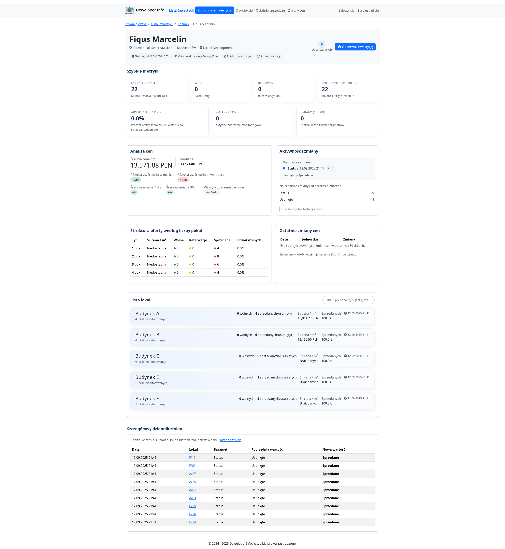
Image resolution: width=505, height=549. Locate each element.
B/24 (192, 522)
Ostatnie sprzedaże (270, 10)
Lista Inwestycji (181, 10)
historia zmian (230, 440)
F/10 (192, 457)
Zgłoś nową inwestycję (214, 10)
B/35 (192, 506)
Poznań (183, 24)
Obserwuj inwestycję (357, 47)
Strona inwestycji (270, 56)
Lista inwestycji (162, 24)
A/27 (192, 474)
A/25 (192, 482)
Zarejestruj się (368, 10)
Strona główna (136, 24)
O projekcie (244, 10)
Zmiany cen (296, 10)
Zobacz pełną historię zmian (303, 209)
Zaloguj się (346, 10)
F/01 (192, 465)
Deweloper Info (149, 10)
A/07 (192, 490)
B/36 (192, 514)
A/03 (192, 498)
